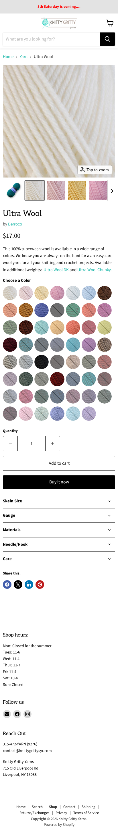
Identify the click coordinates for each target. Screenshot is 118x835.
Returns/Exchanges (34, 812)
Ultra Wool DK (56, 270)
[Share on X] (18, 584)
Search (37, 806)
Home (8, 56)
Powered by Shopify (59, 824)
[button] (13, 190)
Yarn (23, 56)
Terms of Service (86, 812)
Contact (69, 806)
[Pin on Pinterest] (40, 584)
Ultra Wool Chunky (94, 270)
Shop (53, 806)
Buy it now (59, 482)
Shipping (88, 806)
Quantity (10, 431)
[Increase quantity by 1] (53, 443)
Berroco (15, 224)
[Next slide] (112, 190)
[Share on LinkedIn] (29, 584)
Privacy (61, 812)
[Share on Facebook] (7, 584)
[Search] (107, 39)
